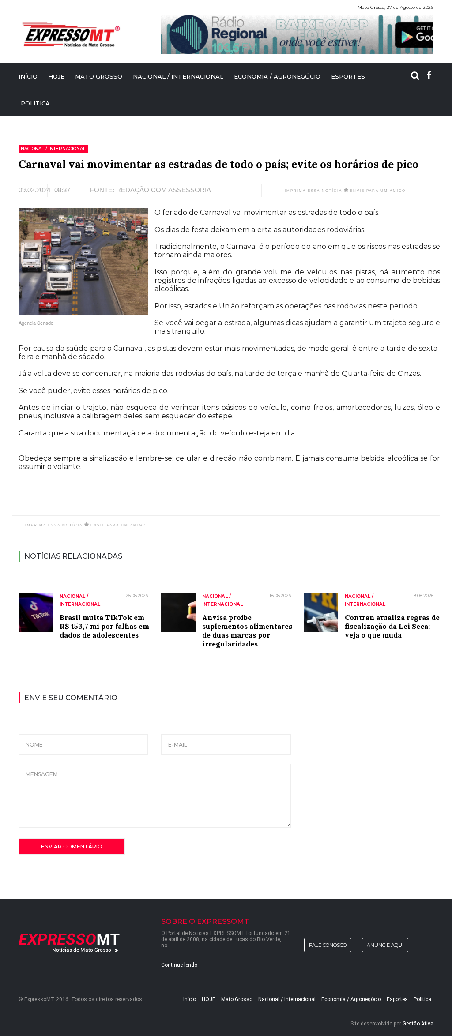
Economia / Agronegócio (277, 76)
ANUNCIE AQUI (385, 945)
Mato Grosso (98, 76)
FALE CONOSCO (328, 945)
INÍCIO (28, 76)
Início (189, 999)
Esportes (348, 76)
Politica (35, 103)
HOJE (56, 76)
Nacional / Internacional (178, 76)
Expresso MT (70, 34)
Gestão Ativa (418, 1024)
